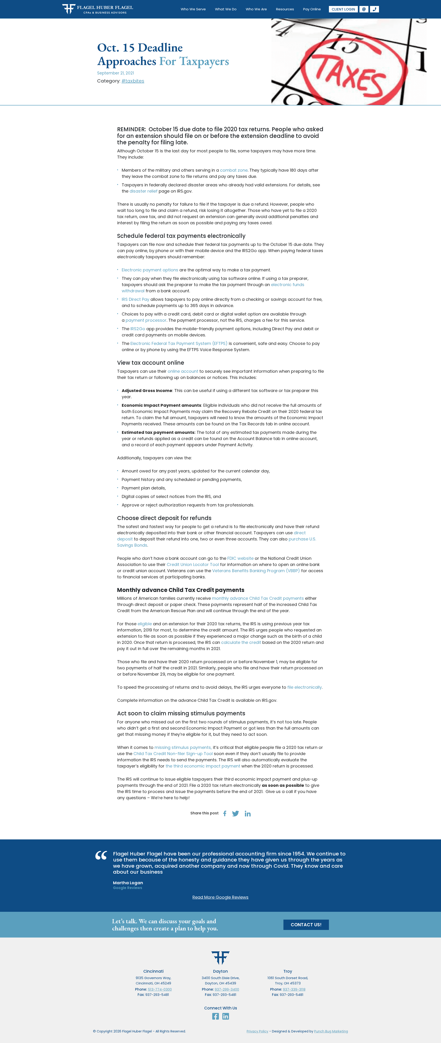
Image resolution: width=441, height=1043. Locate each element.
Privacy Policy (257, 1031)
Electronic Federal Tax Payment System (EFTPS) (179, 343)
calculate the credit (241, 642)
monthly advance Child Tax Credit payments (258, 598)
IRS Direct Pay (135, 299)
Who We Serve (193, 9)
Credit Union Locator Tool (193, 564)
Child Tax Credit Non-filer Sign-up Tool (173, 753)
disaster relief (144, 191)
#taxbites (133, 81)
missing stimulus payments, (183, 747)
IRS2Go (137, 329)
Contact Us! (306, 925)
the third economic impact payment (203, 766)
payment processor (146, 320)
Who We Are (256, 9)
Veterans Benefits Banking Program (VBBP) (256, 571)
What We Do (226, 9)
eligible (145, 624)
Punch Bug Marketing (331, 1031)
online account (183, 371)
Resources (285, 9)
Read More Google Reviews (220, 897)
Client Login (343, 9)
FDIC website (240, 558)
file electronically (304, 687)
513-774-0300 (160, 989)
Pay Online (312, 9)
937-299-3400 (227, 989)
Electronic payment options (150, 270)
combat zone (234, 170)
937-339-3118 (294, 989)
